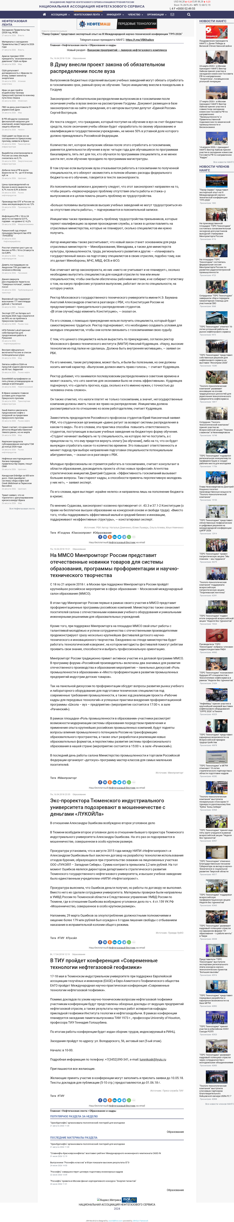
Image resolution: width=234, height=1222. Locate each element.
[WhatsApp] (129, 537)
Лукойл (72, 938)
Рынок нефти (24, 372)
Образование (79, 58)
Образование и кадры (102, 45)
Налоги (21, 130)
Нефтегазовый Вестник (122, 542)
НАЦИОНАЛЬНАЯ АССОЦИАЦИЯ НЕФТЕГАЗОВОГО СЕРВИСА (117, 1204)
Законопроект (82, 532)
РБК (98, 527)
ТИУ (61, 938)
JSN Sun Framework (140, 1221)
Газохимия (22, 273)
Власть (21, 35)
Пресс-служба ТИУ (173, 1090)
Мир (20, 64)
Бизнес (21, 307)
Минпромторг (175, 772)
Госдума (64, 532)
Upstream (22, 178)
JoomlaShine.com (115, 1221)
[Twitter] (119, 537)
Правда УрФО (175, 932)
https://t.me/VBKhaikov (140, 39)
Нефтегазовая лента (74, 45)
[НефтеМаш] (117, 24)
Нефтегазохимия (25, 387)
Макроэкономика (25, 224)
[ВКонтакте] (105, 537)
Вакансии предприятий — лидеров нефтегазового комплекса (127, 50)
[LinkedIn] (115, 537)
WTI (196, 5)
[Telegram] (124, 537)
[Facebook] (100, 537)
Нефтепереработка (12, 241)
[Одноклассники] (110, 537)
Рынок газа (23, 324)
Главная (55, 45)
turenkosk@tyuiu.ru (153, 1059)
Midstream (22, 101)
